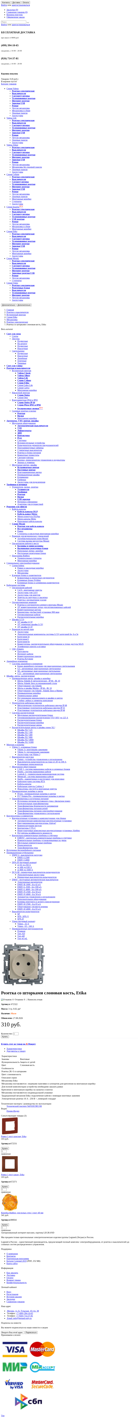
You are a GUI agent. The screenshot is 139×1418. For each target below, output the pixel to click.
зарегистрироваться (21, 5)
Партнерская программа (18, 1258)
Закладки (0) (12, 10)
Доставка (11, 1275)
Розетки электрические (17, 322)
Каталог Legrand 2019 (17, 1261)
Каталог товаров (8, 84)
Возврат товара (14, 1280)
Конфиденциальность (17, 1282)
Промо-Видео (13, 1111)
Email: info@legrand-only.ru (19, 1318)
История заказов (14, 1297)
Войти (4, 5)
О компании (12, 1254)
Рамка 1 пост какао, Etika (12, 1174)
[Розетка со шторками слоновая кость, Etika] (23, 986)
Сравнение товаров (16, 1301)
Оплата (10, 1277)
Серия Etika (12, 317)
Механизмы (12, 319)
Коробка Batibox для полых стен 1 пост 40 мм (22, 1213)
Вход (9, 1292)
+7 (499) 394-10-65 (24, 1313)
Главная (10, 310)
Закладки (11, 1299)
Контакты (11, 1256)
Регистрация (12, 1294)
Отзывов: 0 (20, 999)
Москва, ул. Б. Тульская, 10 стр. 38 (23, 1311)
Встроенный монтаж (16, 315)
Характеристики (14, 1048)
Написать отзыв (35, 999)
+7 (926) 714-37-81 (24, 1316)
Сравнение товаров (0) (17, 12)
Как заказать (12, 1273)
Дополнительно (8, 305)
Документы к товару (16, 1051)
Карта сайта (12, 1263)
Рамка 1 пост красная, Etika (13, 1136)
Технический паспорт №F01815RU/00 (24, 1106)
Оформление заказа (16, 17)
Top (2, 1415)
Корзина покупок (15, 14)
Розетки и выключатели (18, 312)
